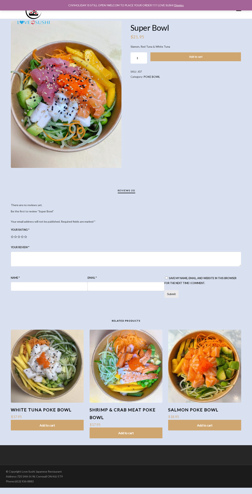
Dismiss (179, 5)
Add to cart (195, 56)
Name (15, 277)
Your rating (20, 229)
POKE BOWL (152, 76)
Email (92, 277)
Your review (20, 247)
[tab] (126, 190)
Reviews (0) (126, 190)
